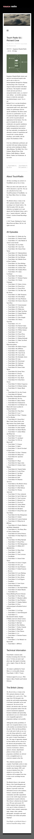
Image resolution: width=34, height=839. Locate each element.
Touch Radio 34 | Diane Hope (16, 550)
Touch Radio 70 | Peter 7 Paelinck (17, 452)
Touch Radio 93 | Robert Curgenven (17, 384)
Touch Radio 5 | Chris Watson (16, 631)
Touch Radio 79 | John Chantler (16, 427)
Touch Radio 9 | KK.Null (15, 623)
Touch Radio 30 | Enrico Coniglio (17, 562)
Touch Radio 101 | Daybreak (15, 363)
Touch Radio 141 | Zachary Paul (16, 267)
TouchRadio (11, 556)
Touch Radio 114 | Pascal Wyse (16, 334)
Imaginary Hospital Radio (20, 49)
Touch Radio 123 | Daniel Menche (17, 313)
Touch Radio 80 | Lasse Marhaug (17, 425)
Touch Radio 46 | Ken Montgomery (17, 515)
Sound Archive (20, 205)
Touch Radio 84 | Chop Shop (16, 411)
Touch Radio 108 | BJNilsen (15, 348)
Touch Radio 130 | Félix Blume (16, 297)
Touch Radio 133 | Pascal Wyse (16, 288)
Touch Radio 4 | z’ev (13, 633)
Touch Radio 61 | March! (15, 475)
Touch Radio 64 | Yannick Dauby (17, 469)
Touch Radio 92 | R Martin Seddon (17, 386)
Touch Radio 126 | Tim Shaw (16, 307)
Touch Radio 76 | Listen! (14, 436)
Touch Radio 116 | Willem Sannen (17, 330)
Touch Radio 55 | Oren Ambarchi (17, 494)
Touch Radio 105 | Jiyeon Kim (16, 355)
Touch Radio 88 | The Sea (15, 398)
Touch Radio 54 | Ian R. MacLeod (17, 496)
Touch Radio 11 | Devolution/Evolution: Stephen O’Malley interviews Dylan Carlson (16, 617)
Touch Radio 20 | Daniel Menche (17, 590)
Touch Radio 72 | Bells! (14, 446)
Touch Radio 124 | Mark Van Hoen (17, 311)
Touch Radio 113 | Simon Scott (16, 336)
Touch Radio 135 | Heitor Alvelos (17, 284)
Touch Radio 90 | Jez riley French (17, 392)
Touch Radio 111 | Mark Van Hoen (17, 340)
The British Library (12, 201)
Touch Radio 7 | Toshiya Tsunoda (17, 627)
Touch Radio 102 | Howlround (16, 361)
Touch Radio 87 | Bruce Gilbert (16, 400)
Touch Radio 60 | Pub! (14, 477)
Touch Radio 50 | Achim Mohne (16, 504)
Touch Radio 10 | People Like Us (17, 621)
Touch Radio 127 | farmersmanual (17, 305)
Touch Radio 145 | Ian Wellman (16, 257)
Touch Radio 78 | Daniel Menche (17, 430)
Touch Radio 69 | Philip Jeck (16, 454)
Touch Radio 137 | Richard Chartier (17, 278)
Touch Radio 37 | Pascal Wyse (16, 542)
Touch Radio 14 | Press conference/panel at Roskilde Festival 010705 (16, 606)
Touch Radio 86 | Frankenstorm (16, 402)
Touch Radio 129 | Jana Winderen (17, 299)
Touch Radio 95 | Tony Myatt (16, 378)
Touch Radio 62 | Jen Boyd (15, 473)
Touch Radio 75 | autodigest (15, 438)
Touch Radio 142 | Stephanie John (17, 265)
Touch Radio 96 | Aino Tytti (15, 375)
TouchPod (11, 581)
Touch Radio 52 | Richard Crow (16, 500)
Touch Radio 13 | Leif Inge (15, 610)
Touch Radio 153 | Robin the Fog (17, 236)
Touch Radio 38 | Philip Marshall (17, 540)
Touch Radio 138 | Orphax (15, 276)
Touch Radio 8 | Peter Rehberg (16, 625)
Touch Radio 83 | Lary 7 (14, 413)
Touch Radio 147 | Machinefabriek (17, 253)
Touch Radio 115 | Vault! (15, 332)
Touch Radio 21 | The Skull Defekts (17, 587)
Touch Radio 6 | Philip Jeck (15, 629)
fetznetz (20, 677)
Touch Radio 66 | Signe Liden (16, 463)
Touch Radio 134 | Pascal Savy (16, 286)
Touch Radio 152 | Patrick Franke (17, 238)
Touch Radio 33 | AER (14, 552)
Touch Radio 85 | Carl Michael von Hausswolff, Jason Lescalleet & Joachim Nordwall (17, 407)
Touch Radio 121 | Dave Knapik (16, 317)
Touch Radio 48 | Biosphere (15, 508)
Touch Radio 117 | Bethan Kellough (17, 328)
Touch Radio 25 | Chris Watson (16, 575)
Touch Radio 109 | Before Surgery (17, 346)
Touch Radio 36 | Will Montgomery (17, 544)
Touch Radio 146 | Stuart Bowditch (17, 255)
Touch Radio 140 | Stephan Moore (17, 270)
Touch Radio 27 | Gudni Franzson (17, 569)
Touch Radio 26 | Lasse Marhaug (17, 573)
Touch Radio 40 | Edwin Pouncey (17, 533)
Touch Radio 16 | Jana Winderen (17, 600)
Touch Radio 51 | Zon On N (15, 502)
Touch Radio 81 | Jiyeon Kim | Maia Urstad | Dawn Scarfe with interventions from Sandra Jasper (15, 421)
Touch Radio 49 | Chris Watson (16, 506)
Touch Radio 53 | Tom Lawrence (22, 166)
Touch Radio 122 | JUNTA (15, 315)
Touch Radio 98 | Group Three (16, 371)
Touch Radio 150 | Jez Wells (15, 245)
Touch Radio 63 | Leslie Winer (16, 471)
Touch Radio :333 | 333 (14, 324)
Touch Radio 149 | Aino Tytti (16, 247)
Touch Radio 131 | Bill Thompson (17, 294)
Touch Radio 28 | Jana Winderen (17, 567)
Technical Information (14, 585)
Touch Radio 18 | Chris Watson (16, 596)
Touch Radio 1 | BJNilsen (15, 644)
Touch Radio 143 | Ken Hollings (16, 263)
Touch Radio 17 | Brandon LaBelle (17, 598)
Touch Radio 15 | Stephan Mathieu (17, 602)
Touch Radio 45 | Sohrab (14, 517)
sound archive (19, 696)
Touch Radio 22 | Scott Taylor (16, 583)
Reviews (10, 571)
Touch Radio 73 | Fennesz (15, 444)
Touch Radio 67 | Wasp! (14, 461)
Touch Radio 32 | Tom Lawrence (17, 554)
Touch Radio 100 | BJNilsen (15, 365)
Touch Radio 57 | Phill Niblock (16, 488)
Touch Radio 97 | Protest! (15, 373)
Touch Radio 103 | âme (14, 359)
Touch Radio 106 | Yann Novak (16, 353)
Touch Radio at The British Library (17, 484)
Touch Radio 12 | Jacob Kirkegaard (17, 612)
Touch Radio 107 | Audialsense (16, 351)
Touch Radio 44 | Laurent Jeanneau (17, 519)
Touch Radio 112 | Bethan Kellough (17, 338)
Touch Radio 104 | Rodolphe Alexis (17, 357)
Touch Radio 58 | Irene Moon (16, 486)
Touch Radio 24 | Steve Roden (16, 577)
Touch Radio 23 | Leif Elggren (16, 579)
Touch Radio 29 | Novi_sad (15, 565)
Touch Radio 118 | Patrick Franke (17, 326)
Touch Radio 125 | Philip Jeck (16, 309)
